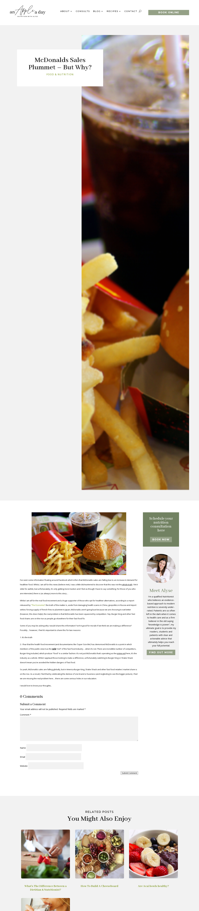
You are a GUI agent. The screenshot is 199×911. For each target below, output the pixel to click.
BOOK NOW (161, 539)
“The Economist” (38, 605)
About (65, 11)
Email (22, 756)
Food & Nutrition (60, 74)
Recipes (112, 11)
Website (24, 766)
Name (23, 747)
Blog (97, 11)
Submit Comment (129, 773)
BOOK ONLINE (168, 12)
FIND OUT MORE (161, 652)
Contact (130, 11)
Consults (83, 11)
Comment (25, 714)
